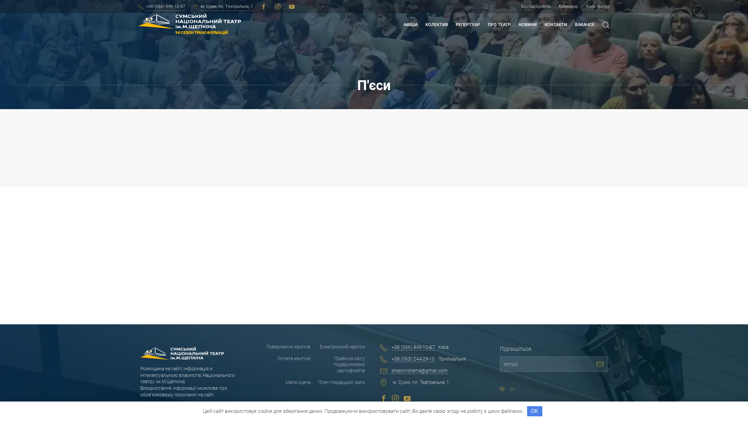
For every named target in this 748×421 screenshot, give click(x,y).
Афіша (411, 24)
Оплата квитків (293, 358)
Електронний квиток (342, 347)
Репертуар (468, 24)
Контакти (556, 24)
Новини (528, 24)
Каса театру (598, 6)
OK (534, 411)
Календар (568, 6)
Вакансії (584, 24)
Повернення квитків (288, 347)
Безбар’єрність (536, 6)
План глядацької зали (341, 382)
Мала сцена (298, 382)
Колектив (436, 24)
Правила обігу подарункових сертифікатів (349, 364)
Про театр (499, 24)
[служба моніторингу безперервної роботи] (512, 389)
